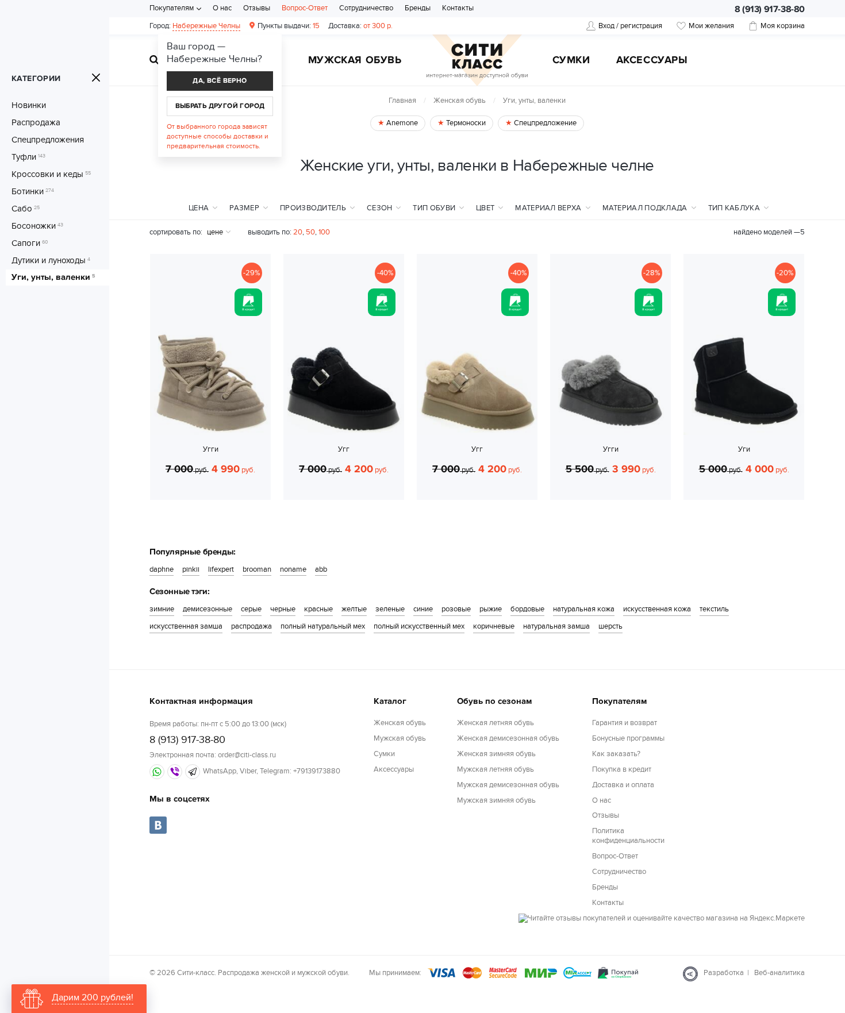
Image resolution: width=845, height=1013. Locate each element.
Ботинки (32, 191)
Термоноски (465, 123)
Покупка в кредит (621, 769)
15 (289, 25)
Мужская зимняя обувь (496, 800)
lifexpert (221, 569)
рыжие (490, 609)
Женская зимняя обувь (496, 753)
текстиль (714, 609)
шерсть (610, 626)
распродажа (251, 626)
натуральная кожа (583, 609)
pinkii (190, 569)
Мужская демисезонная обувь (508, 784)
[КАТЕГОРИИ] (96, 78)
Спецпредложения (47, 139)
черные (282, 609)
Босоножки (37, 226)
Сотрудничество (366, 8)
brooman (257, 569)
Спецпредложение (544, 123)
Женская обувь (459, 100)
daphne (161, 569)
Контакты (458, 8)
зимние (161, 609)
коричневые (493, 626)
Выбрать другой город (220, 106)
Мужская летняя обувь (495, 769)
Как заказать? (616, 753)
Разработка (724, 972)
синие (423, 609)
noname (293, 569)
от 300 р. (360, 25)
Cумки (571, 61)
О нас (222, 8)
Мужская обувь (355, 61)
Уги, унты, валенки (53, 277)
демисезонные (207, 609)
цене (215, 232)
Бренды (418, 8)
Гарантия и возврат (624, 722)
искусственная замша (185, 626)
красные (318, 609)
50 (310, 232)
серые (251, 609)
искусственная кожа (657, 609)
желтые (354, 609)
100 (324, 232)
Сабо (25, 208)
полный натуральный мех (323, 626)
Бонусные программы (628, 738)
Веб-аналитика (779, 972)
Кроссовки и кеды (51, 174)
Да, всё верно (220, 80)
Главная (402, 100)
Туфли (28, 157)
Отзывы (256, 8)
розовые (456, 609)
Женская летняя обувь (495, 722)
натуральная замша (556, 626)
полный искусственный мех (419, 626)
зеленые (390, 609)
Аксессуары (652, 61)
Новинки (28, 105)
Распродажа (35, 122)
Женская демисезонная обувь (508, 738)
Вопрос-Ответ (305, 8)
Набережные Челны (206, 25)
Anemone (401, 123)
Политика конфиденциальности (628, 835)
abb (321, 569)
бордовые (527, 609)
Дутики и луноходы (50, 260)
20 (297, 232)
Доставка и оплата (623, 784)
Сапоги (29, 243)
